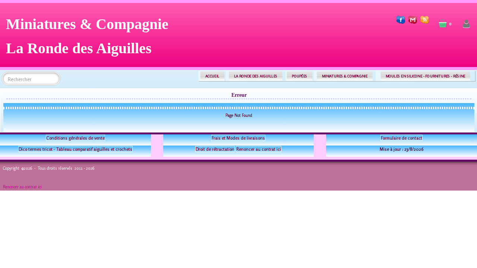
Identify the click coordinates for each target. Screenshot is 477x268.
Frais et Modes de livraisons (238, 138)
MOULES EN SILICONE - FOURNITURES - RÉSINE (425, 76)
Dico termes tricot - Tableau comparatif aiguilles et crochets (75, 149)
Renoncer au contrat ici (258, 149)
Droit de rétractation (215, 149)
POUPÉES (299, 76)
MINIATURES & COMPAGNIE (344, 76)
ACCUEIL (212, 76)
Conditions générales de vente (75, 138)
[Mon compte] (466, 24)
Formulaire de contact (401, 138)
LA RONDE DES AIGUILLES (256, 76)
